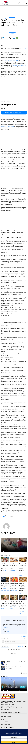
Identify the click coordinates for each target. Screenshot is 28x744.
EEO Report (4, 707)
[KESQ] (7, 3)
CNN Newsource (6, 33)
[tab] (5, 646)
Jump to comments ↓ (5, 520)
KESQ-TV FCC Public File (7, 702)
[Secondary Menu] (3, 2)
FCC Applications (11, 707)
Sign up (24, 636)
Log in (21, 636)
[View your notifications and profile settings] (25, 646)
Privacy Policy (12, 701)
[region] (14, 655)
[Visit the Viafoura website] (24, 673)
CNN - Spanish (14, 515)
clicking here (5, 627)
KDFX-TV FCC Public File (7, 706)
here (8, 631)
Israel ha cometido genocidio (7, 126)
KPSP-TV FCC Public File (7, 704)
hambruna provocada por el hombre (11, 60)
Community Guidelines (21, 701)
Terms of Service (5, 701)
